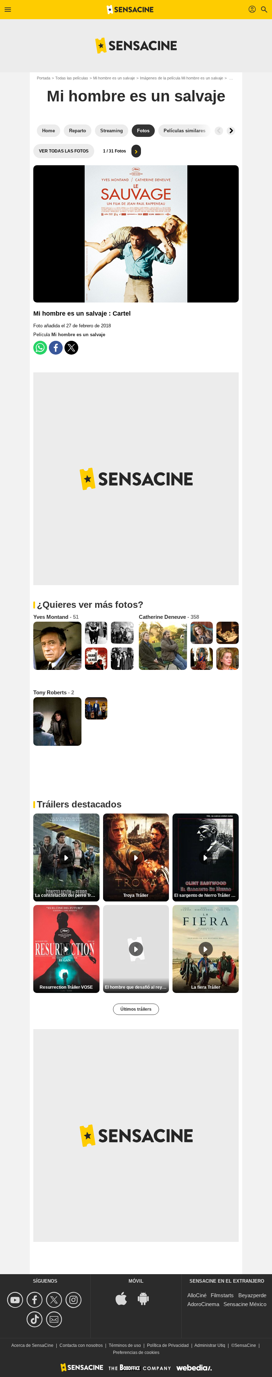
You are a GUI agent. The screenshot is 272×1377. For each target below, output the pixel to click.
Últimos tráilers (136, 1009)
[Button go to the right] (231, 131)
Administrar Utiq (209, 1345)
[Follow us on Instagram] (75, 1300)
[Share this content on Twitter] (71, 348)
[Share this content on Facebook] (56, 348)
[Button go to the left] (219, 131)
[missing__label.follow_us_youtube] (16, 1300)
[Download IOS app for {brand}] (125, 1298)
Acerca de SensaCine (32, 1345)
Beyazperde (252, 1295)
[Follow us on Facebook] (36, 1300)
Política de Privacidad (168, 1345)
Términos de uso (125, 1345)
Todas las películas (71, 78)
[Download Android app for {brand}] (147, 1298)
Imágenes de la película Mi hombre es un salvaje (181, 78)
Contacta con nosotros (81, 1345)
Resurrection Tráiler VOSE (66, 987)
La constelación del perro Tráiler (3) (67, 895)
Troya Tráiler (135, 895)
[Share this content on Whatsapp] (40, 348)
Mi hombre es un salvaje (114, 78)
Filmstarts (222, 1295)
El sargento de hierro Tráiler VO (205, 895)
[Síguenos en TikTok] (36, 1319)
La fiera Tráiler (205, 987)
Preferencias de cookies (136, 1352)
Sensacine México (244, 1304)
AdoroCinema (203, 1304)
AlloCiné (196, 1295)
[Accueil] (130, 9)
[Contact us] (55, 1319)
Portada (43, 78)
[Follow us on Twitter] (55, 1300)
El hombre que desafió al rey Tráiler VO (137, 987)
